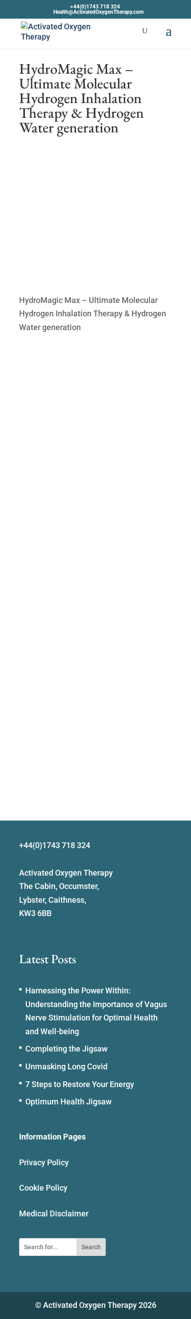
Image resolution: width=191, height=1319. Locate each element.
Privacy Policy (44, 1162)
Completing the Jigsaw (66, 1048)
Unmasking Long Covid (66, 1066)
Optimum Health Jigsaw (68, 1101)
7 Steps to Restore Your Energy (79, 1084)
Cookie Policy (43, 1187)
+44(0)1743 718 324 (95, 7)
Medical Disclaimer (53, 1213)
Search (91, 1247)
